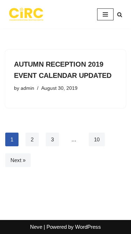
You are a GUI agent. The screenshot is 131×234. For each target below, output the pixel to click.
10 (97, 139)
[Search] (119, 14)
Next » (18, 160)
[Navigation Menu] (105, 14)
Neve (36, 227)
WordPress (88, 227)
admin (27, 88)
